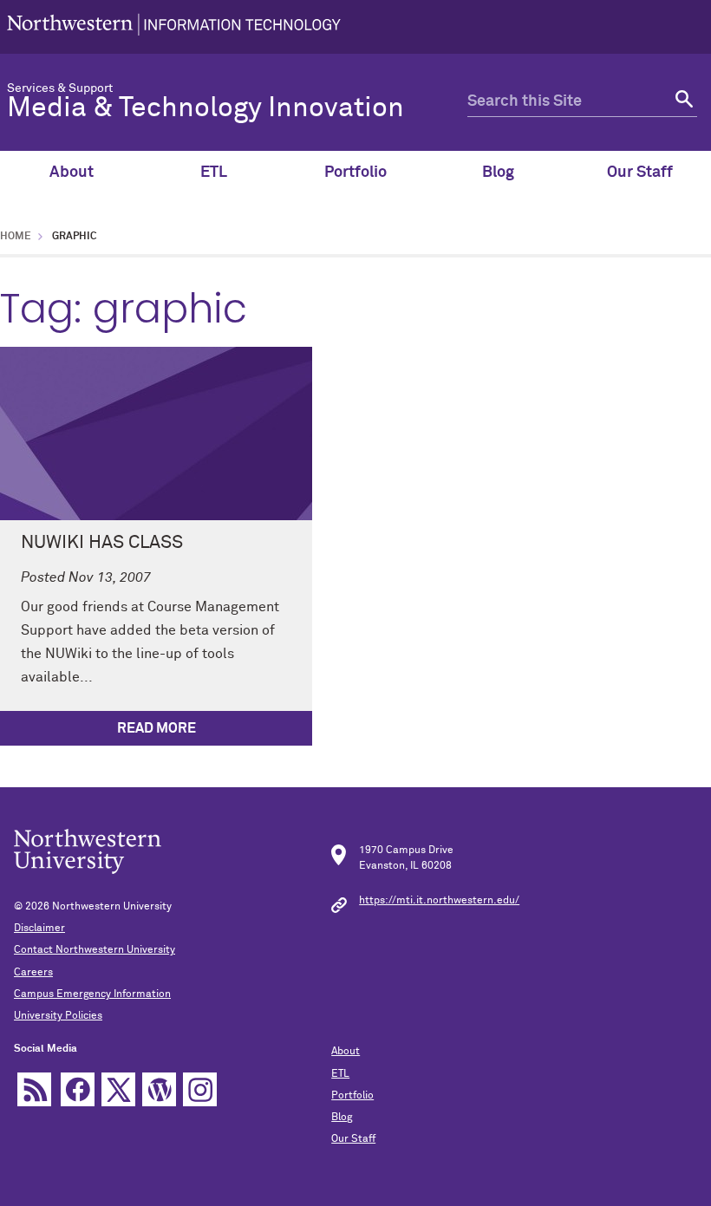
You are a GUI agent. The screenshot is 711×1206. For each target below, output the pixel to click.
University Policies (58, 1016)
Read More (156, 728)
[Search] (682, 102)
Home (15, 236)
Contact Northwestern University (94, 950)
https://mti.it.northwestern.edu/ (439, 901)
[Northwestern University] (174, 27)
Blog (498, 172)
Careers (33, 973)
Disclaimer (39, 928)
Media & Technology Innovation (205, 108)
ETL (213, 172)
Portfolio (355, 172)
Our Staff (640, 172)
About (71, 172)
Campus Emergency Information (92, 994)
